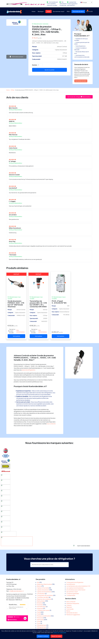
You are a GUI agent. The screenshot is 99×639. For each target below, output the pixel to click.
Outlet (48, 11)
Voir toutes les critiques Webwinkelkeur (79, 97)
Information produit (17, 56)
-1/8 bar (12, 90)
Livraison (68, 605)
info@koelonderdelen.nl (16, 591)
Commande (69, 609)
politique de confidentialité (59, 632)
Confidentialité (70, 595)
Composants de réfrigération (74, 582)
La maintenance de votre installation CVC (78, 586)
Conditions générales (72, 593)
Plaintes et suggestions (73, 614)
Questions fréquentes (72, 603)
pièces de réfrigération (28, 370)
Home (33, 11)
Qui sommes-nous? (58, 11)
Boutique (40, 11)
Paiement (69, 607)
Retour (68, 611)
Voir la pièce (16, 336)
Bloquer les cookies (56, 636)
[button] (86, 2)
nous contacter (51, 424)
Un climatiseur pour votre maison (75, 590)
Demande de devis (78, 11)
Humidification (70, 584)
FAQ (68, 11)
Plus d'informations (20, 330)
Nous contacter (70, 601)
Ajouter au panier (49, 70)
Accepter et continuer (43, 636)
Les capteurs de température (74, 588)
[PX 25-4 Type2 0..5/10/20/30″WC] (61, 283)
